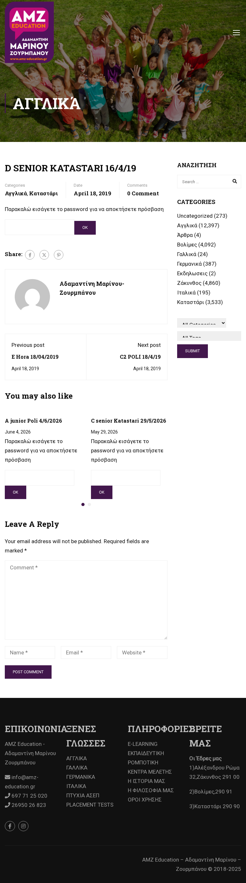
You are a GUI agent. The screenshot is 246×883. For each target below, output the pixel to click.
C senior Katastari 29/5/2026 (128, 420)
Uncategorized (195, 216)
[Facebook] (30, 255)
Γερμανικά (189, 264)
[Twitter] (44, 255)
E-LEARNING (143, 744)
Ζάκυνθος (189, 283)
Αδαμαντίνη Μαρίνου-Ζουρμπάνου (92, 288)
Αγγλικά (16, 193)
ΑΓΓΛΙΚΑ (76, 758)
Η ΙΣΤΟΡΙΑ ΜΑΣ (146, 781)
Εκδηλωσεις (192, 273)
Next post (149, 345)
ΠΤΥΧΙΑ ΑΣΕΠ (82, 795)
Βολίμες (187, 244)
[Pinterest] (58, 255)
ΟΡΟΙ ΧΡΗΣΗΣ (145, 799)
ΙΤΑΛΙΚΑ (76, 786)
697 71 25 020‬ (28, 796)
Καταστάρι (43, 193)
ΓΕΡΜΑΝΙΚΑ (80, 777)
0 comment (143, 193)
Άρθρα (185, 235)
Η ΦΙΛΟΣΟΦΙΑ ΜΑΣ (151, 790)
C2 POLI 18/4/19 (140, 356)
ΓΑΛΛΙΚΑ (76, 767)
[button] (83, 504)
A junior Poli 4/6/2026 (33, 420)
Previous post (28, 345)
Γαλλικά (186, 254)
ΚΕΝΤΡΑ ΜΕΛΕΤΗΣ (150, 772)
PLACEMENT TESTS (89, 804)
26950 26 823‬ (28, 805)
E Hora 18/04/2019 (35, 356)
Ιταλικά (186, 292)
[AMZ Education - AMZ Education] (29, 32)
